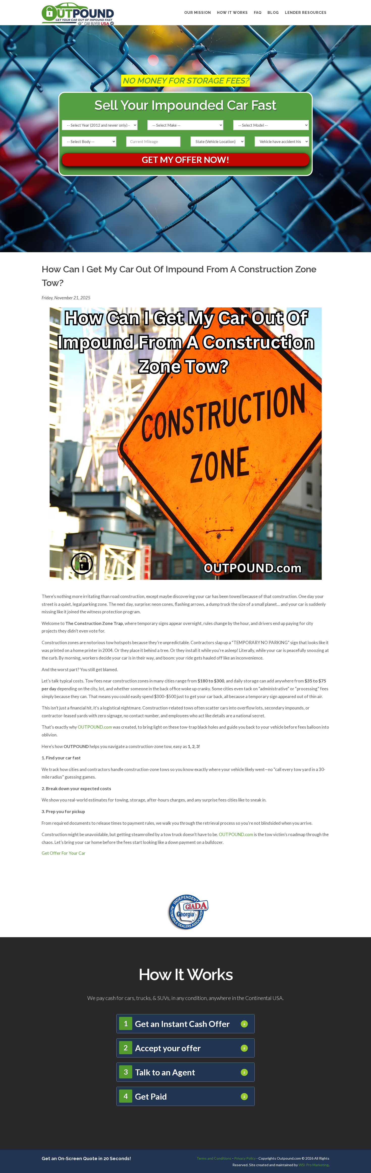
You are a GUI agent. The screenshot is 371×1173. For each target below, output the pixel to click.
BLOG (273, 13)
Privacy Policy (245, 1158)
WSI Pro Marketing (314, 1165)
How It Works (232, 13)
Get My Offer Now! (185, 159)
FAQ (257, 13)
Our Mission (197, 13)
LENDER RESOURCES (306, 13)
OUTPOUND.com (95, 727)
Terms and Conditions (214, 1158)
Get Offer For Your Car (64, 853)
